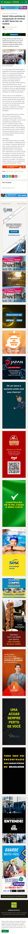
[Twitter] (6, 176)
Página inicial (5, 13)
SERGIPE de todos (18, 171)
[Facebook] (3, 176)
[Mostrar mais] (19, 176)
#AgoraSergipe (13, 13)
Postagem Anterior (6, 203)
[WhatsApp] (10, 176)
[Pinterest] (13, 176)
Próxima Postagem (21, 203)
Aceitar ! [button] (5, 931)
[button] (2, 2)
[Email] (16, 176)
